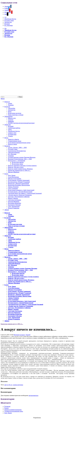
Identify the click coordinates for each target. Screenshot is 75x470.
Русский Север (9, 20)
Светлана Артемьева (14, 200)
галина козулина (18, 385)
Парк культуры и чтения (15, 115)
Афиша (6, 209)
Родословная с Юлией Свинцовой (18, 180)
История (7, 24)
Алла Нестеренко (13, 177)
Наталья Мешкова (13, 201)
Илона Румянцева (13, 208)
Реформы (11, 121)
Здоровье (11, 155)
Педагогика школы (18, 162)
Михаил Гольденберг (14, 178)
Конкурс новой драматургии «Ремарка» (20, 169)
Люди (10, 129)
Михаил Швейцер (13, 172)
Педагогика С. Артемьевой (16, 160)
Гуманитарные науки (14, 141)
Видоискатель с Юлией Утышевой (19, 182)
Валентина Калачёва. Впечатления (19, 185)
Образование (8, 116)
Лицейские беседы (10, 19)
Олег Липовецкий (13, 206)
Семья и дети (12, 133)
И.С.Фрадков (8, 25)
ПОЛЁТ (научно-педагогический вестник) (21, 123)
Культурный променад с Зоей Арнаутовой (21, 190)
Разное (6, 408)
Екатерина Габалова (14, 205)
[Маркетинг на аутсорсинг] (37, 467)
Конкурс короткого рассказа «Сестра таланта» (22, 165)
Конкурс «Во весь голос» (16, 167)
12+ (5, 17)
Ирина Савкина (13, 198)
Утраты (10, 136)
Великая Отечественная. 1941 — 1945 (20, 159)
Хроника (11, 105)
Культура (7, 106)
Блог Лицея (11, 175)
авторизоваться (33, 395)
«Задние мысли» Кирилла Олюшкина (20, 195)
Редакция (7, 406)
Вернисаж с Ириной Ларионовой (18, 183)
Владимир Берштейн (14, 203)
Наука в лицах (12, 144)
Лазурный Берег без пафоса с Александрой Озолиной (25, 193)
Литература (8, 22)
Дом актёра (11, 108)
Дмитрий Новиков (14, 152)
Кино (9, 111)
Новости (7, 101)
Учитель (10, 119)
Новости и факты (13, 139)
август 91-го (8, 385)
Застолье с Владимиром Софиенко (19, 196)
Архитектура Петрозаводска (17, 151)
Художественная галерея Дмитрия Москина (21, 157)
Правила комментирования (12, 409)
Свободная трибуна (14, 128)
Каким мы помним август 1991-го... (12, 324)
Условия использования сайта (13, 411)
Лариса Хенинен (13, 187)
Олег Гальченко (13, 188)
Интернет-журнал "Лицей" (22, 335)
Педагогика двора (17, 164)
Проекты (7, 146)
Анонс (10, 103)
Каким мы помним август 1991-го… (19, 170)
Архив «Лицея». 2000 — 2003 (17, 147)
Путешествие (12, 134)
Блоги (6, 173)
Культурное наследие (14, 113)
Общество (7, 124)
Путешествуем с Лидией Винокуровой (20, 191)
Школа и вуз (12, 118)
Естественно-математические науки (19, 142)
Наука (6, 137)
